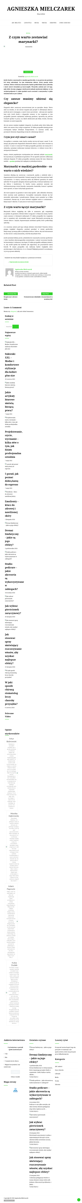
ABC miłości (16, 23)
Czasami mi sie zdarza (12, 1061)
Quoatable (11, 1200)
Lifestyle (28, 23)
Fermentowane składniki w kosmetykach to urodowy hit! (38, 298)
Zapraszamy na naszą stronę (19, 262)
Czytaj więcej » (33, 1077)
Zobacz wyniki (15, 1077)
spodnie (12, 161)
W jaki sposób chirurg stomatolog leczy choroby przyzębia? (11, 693)
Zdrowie (53, 23)
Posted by (28, 76)
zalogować (13, 311)
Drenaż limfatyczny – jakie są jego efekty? (12, 537)
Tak (6, 1054)
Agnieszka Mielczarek (41, 9)
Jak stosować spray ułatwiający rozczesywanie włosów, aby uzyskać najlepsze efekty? (13, 649)
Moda (37, 23)
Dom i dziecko (64, 23)
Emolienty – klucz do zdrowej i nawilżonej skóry (11, 508)
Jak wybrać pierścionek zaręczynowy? (13, 610)
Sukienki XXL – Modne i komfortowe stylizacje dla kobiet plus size (12, 365)
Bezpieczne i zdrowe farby (10, 298)
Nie (6, 1057)
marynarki (48, 154)
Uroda (44, 23)
